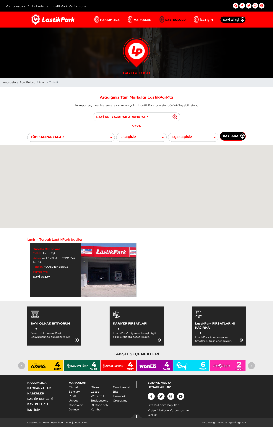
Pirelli (73, 396)
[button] (71, 137)
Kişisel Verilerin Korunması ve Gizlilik (168, 413)
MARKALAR (142, 20)
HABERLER (35, 393)
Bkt (115, 392)
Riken (95, 387)
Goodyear (76, 405)
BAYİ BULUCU (175, 20)
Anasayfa (9, 82)
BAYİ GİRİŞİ (231, 20)
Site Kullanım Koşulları (163, 405)
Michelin (74, 387)
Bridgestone (99, 400)
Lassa (95, 392)
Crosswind (120, 400)
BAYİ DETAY (41, 277)
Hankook (119, 396)
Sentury (74, 392)
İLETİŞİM (206, 20)
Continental (121, 387)
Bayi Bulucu (27, 82)
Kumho (96, 409)
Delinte (74, 409)
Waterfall (97, 396)
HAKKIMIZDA (110, 20)
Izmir (42, 82)
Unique (74, 400)
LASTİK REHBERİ (40, 399)
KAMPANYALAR (39, 388)
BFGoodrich (99, 405)
